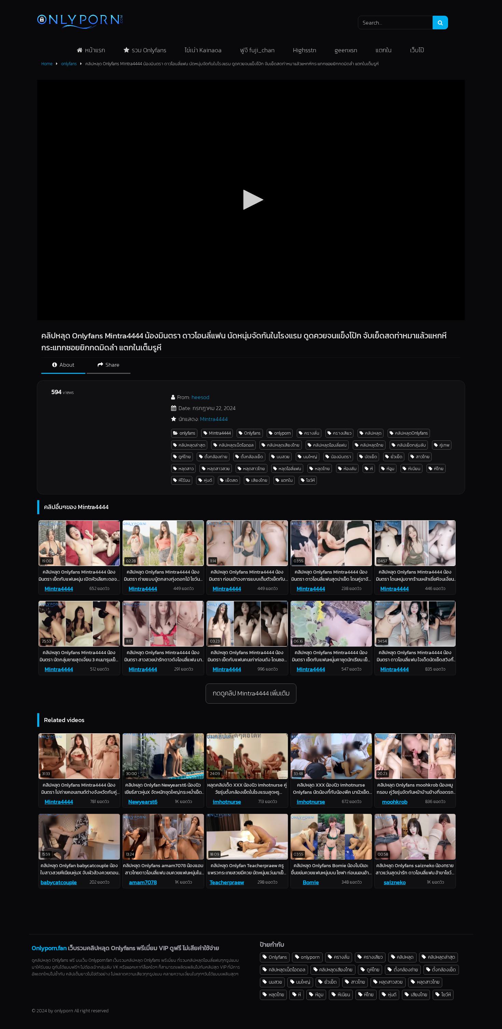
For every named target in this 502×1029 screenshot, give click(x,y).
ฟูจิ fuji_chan (257, 50)
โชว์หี (310, 480)
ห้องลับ (350, 468)
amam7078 (143, 882)
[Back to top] (480, 1008)
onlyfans (69, 63)
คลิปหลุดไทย (372, 445)
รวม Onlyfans (149, 50)
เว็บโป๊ (417, 50)
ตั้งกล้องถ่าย (216, 456)
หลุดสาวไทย (254, 468)
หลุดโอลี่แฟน (290, 468)
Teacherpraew (227, 882)
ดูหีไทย (185, 456)
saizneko (395, 882)
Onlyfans (252, 433)
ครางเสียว (342, 433)
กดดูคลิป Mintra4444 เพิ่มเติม (251, 693)
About (66, 365)
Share (112, 365)
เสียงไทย (259, 480)
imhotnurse (227, 802)
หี (371, 468)
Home (47, 63)
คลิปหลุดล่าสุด (192, 445)
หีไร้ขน (184, 480)
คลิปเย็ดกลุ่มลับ (411, 445)
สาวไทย (423, 456)
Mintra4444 (214, 419)
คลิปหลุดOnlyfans (411, 433)
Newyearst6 (142, 802)
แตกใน (384, 50)
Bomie (311, 882)
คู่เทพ (444, 445)
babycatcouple (59, 882)
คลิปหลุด (373, 433)
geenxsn (346, 50)
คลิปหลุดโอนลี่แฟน (330, 445)
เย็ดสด (231, 480)
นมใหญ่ (310, 456)
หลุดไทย (322, 468)
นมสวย (283, 456)
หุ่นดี (208, 480)
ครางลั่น (311, 433)
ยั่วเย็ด (396, 456)
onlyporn (282, 433)
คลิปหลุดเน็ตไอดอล (236, 445)
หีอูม (390, 468)
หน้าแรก (95, 50)
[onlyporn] (80, 22)
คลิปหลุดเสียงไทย (283, 445)
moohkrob (394, 802)
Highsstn (304, 50)
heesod (200, 397)
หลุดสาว (186, 468)
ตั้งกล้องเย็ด (252, 456)
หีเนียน (414, 468)
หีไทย (439, 468)
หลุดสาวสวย (218, 468)
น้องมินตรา (341, 456)
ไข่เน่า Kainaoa (203, 50)
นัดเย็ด (371, 456)
